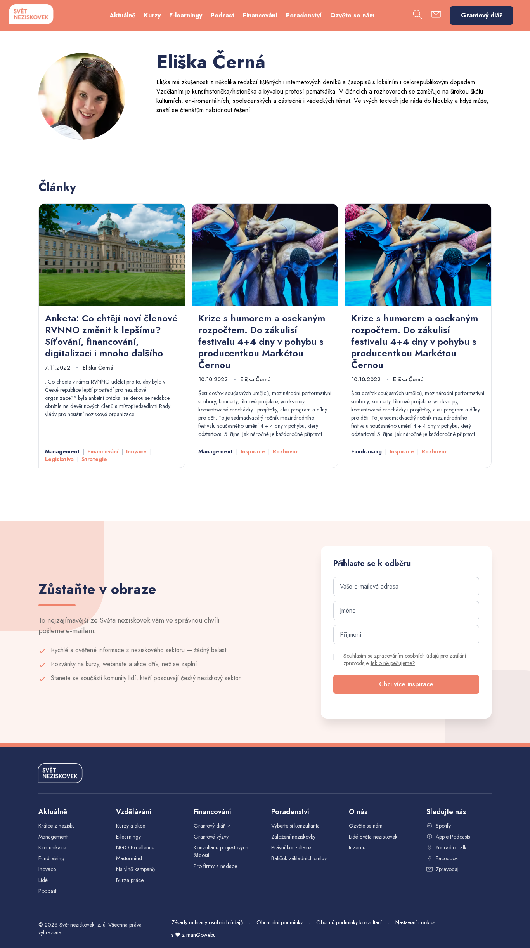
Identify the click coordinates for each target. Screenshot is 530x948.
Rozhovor (285, 451)
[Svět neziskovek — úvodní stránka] (31, 14)
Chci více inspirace (406, 684)
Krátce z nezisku (56, 826)
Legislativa (59, 459)
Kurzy (152, 15)
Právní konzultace (291, 847)
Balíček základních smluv (299, 858)
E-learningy (185, 15)
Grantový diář (481, 15)
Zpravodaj (447, 869)
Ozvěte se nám (352, 15)
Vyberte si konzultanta (295, 826)
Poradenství (304, 15)
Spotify (443, 826)
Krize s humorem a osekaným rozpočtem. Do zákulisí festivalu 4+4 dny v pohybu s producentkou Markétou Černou (261, 341)
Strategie (94, 459)
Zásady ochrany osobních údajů (207, 922)
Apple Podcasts (453, 836)
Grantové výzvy (211, 836)
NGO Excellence (135, 847)
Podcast (222, 15)
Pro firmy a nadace (215, 866)
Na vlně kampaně (135, 869)
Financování (260, 15)
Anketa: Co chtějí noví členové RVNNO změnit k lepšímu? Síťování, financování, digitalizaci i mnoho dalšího (111, 335)
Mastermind (129, 858)
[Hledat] (417, 16)
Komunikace (52, 847)
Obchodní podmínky (279, 922)
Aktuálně (122, 15)
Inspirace (253, 451)
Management (62, 451)
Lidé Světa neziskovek (373, 836)
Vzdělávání (133, 812)
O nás (358, 812)
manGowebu (201, 935)
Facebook (447, 858)
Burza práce (130, 880)
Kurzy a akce (130, 826)
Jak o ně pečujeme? (393, 663)
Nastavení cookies (415, 922)
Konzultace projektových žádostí (221, 851)
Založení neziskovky (293, 836)
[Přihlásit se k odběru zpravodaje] (436, 16)
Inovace (136, 451)
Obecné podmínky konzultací (349, 922)
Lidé (43, 880)
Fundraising (366, 451)
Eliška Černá (98, 368)
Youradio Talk (451, 847)
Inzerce (357, 847)
